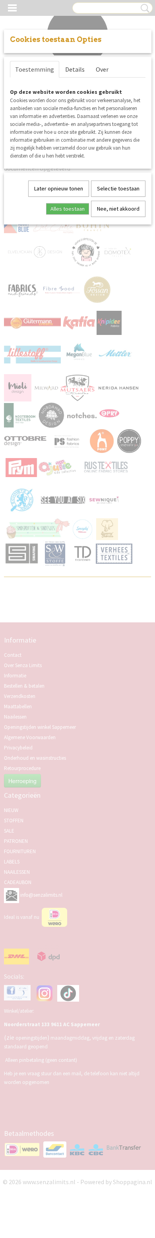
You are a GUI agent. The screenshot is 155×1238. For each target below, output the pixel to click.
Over (102, 69)
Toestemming (34, 69)
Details (75, 69)
